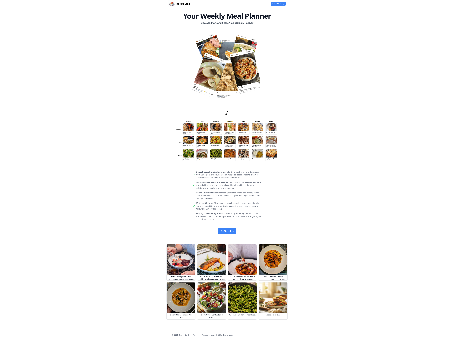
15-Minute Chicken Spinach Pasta (242, 315)
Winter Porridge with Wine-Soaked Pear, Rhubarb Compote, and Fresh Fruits (181, 279)
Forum (195, 335)
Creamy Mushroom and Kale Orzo (181, 316)
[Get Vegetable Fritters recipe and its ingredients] (273, 297)
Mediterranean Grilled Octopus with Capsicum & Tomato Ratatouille (242, 279)
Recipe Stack (184, 335)
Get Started (276, 4)
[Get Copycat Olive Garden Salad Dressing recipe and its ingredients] (211, 297)
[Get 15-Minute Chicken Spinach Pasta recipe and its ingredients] (242, 297)
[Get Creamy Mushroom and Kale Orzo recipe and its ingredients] (181, 297)
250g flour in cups (225, 335)
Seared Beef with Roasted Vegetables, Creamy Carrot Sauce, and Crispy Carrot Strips (273, 279)
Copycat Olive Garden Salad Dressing (212, 316)
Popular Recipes (208, 335)
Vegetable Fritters (273, 315)
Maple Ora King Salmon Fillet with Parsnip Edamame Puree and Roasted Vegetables (211, 279)
